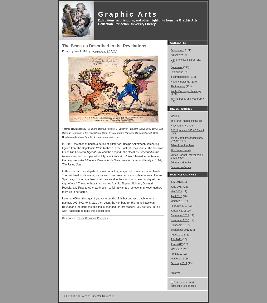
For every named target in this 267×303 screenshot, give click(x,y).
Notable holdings (180, 81)
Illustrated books (180, 76)
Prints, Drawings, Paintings (92, 218)
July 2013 (176, 181)
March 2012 (177, 258)
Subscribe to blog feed (183, 285)
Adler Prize (177, 55)
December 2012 (180, 215)
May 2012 (176, 249)
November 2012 (180, 220)
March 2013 (177, 201)
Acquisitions (177, 50)
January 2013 (178, 210)
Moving (175, 116)
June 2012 (177, 244)
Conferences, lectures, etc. (186, 59)
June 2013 (177, 186)
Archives (189, 174)
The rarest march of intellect (186, 120)
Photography (178, 86)
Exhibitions (177, 72)
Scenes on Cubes (181, 167)
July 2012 (176, 239)
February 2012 (179, 263)
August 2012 (178, 234)
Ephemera (177, 67)
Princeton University (102, 296)
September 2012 (180, 229)
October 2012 (178, 225)
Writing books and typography (187, 98)
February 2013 (179, 205)
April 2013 (176, 196)
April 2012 (176, 253)
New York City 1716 (182, 125)
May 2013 (176, 191)
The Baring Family (181, 150)
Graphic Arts (128, 14)
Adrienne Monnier (181, 162)
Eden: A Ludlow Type (182, 145)
